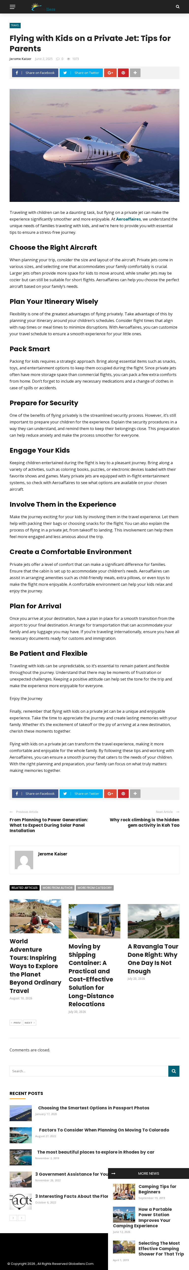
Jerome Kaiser (21, 58)
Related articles (25, 888)
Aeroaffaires (128, 219)
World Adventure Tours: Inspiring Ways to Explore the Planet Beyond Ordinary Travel (35, 966)
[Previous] (13, 1218)
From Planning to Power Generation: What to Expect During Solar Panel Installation (49, 825)
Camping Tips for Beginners (157, 1189)
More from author (58, 888)
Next (28, 1023)
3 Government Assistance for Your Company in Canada (96, 1174)
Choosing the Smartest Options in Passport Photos (92, 1108)
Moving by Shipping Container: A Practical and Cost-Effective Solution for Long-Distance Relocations (91, 975)
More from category (95, 888)
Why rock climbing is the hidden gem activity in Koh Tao (144, 822)
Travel (15, 25)
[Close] (113, 1173)
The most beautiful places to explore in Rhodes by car (95, 1152)
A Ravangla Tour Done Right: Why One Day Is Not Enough (153, 958)
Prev (17, 1023)
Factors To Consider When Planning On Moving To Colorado (102, 1130)
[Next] (21, 1218)
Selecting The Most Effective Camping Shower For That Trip (161, 1248)
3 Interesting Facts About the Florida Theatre (84, 1196)
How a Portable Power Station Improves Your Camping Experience (142, 1217)
